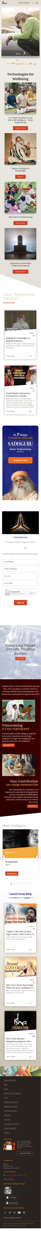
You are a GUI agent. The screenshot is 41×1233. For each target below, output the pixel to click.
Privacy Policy (21, 1225)
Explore (20, 177)
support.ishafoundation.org (15, 1175)
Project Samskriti (10, 1128)
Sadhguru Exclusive (11, 1102)
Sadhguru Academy (11, 1106)
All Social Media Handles (12, 1217)
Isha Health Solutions (12, 1124)
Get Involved (20, 223)
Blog (5, 1084)
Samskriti (7, 1115)
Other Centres (9, 1179)
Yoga (5, 1097)
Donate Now (32, 806)
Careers (6, 1132)
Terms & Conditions (9, 1225)
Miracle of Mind (10, 1080)
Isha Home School (10, 1111)
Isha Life (7, 1119)
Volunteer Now (8, 745)
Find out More (20, 271)
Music (6, 1089)
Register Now (20, 128)
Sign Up (20, 602)
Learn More (20, 658)
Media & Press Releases (12, 1093)
